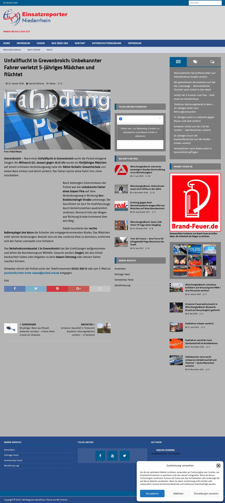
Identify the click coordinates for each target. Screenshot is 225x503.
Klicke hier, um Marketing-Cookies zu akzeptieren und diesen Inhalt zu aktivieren (140, 132)
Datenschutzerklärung (106, 43)
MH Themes (62, 500)
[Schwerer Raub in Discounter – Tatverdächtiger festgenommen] (209, 271)
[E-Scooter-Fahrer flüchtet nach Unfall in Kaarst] (180, 249)
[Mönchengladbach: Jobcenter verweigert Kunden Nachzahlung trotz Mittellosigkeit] (121, 170)
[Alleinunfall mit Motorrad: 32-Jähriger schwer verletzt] (194, 260)
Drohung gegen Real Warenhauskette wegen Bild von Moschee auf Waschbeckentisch (147, 205)
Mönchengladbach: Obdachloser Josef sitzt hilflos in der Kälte (147, 187)
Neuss (50, 50)
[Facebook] (100, 456)
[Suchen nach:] (205, 2)
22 (154, 192)
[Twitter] (125, 456)
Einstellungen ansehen (206, 493)
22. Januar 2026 (16, 83)
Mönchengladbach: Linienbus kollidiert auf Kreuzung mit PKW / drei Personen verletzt (203, 287)
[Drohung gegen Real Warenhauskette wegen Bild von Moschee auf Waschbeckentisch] (121, 206)
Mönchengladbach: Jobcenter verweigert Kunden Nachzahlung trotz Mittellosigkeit (147, 169)
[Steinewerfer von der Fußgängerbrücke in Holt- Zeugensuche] (209, 249)
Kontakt (80, 43)
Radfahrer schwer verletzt (199, 323)
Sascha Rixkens (36, 83)
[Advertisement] (162, 22)
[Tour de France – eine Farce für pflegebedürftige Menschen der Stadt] (121, 242)
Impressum (23, 43)
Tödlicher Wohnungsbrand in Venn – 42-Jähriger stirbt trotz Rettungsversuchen (194, 108)
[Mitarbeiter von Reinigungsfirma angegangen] (194, 249)
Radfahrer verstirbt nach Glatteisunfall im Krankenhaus (201, 341)
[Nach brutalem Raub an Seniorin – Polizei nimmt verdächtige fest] (180, 260)
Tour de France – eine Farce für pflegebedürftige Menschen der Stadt (147, 241)
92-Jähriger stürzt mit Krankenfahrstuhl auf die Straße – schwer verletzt (193, 139)
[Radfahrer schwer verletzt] (176, 327)
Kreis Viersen (34, 50)
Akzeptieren (152, 493)
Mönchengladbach (12, 50)
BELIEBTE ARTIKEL (128, 158)
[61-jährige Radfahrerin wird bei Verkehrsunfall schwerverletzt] (194, 271)
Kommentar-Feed (124, 279)
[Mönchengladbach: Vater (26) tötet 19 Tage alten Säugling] (121, 225)
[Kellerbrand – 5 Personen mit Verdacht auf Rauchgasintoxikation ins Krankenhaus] (209, 260)
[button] (218, 465)
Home (6, 43)
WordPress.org (122, 285)
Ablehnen (178, 493)
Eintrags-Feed (122, 274)
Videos (41, 43)
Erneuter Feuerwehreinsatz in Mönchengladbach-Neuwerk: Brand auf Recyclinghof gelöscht (202, 307)
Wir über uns (60, 43)
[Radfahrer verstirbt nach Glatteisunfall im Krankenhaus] (176, 344)
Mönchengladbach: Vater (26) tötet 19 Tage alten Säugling (145, 223)
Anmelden (120, 268)
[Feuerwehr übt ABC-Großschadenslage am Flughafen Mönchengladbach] (180, 271)
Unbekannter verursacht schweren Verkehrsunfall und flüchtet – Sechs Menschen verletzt (200, 361)
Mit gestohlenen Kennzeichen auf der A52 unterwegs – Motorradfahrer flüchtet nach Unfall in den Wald (194, 86)
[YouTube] (112, 456)
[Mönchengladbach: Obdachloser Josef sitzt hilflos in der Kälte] (121, 188)
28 (149, 176)
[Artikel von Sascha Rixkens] (152, 450)
